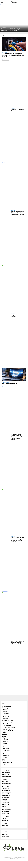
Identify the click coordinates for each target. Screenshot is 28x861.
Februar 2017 (5, 820)
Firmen (4, 736)
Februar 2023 (5, 786)
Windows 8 (5, 713)
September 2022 (6, 795)
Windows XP (6, 718)
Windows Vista (6, 716)
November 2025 (6, 772)
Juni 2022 (4, 801)
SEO (4, 752)
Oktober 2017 (5, 813)
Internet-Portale (7, 748)
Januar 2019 (5, 802)
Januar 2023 (5, 788)
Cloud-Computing (7, 722)
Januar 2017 (5, 822)
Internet (4, 745)
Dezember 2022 (6, 790)
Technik (4, 732)
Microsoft (5, 739)
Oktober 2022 (5, 794)
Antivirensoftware (8, 762)
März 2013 (5, 825)
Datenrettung (6, 723)
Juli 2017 (4, 818)
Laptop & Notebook (8, 731)
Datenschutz (5, 836)
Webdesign (6, 755)
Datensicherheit (7, 725)
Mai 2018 (4, 808)
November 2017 (6, 811)
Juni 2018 (4, 806)
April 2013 (4, 823)
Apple (4, 738)
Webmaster (6, 757)
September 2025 (6, 776)
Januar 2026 (5, 771)
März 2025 (5, 781)
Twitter (5, 743)
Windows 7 (5, 711)
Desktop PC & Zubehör (9, 727)
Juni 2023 (4, 785)
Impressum (5, 834)
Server (5, 753)
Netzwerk (4, 734)
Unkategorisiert (6, 706)
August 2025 (5, 778)
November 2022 (6, 792)
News (3, 759)
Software (4, 761)
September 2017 (6, 815)
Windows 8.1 (6, 715)
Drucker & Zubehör (8, 729)
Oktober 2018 (5, 804)
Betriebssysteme (6, 708)
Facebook (5, 741)
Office (4, 764)
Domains (5, 746)
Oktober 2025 (5, 774)
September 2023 (6, 783)
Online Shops (6, 750)
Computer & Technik (7, 720)
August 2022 (5, 797)
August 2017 (5, 816)
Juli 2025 (4, 779)
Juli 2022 (4, 799)
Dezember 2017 (6, 809)
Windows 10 (6, 709)
